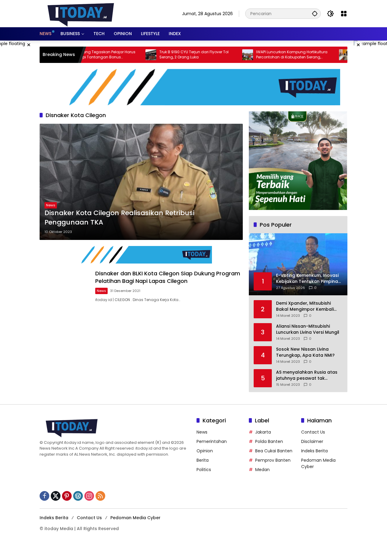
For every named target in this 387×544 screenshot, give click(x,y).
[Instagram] (89, 496)
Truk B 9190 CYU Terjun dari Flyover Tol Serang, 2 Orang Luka (175, 55)
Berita (203, 460)
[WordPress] (78, 496)
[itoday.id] (81, 13)
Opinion (205, 451)
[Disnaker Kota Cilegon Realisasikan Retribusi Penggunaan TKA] (141, 182)
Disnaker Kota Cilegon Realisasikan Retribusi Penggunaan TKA (119, 217)
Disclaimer (312, 441)
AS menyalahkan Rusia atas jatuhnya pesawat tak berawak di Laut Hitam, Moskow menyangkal (306, 375)
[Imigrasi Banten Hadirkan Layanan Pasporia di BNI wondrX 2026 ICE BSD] (325, 54)
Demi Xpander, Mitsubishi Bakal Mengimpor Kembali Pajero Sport (305, 306)
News (50, 205)
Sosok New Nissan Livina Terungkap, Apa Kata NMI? (305, 352)
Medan (262, 470)
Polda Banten (269, 441)
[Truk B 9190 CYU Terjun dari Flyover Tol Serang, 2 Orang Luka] (131, 54)
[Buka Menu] (343, 13)
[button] (315, 13)
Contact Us (313, 432)
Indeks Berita (314, 451)
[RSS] (100, 496)
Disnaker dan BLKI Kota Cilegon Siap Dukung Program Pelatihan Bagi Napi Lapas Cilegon (167, 277)
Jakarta (263, 432)
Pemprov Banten (273, 460)
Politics (204, 470)
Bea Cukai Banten (273, 451)
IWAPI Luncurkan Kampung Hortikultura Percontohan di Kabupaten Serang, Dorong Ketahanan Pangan (272, 55)
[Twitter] (55, 496)
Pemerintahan (212, 441)
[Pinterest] (67, 496)
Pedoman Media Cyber (135, 518)
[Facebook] (44, 496)
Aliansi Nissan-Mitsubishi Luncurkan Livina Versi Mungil (307, 329)
